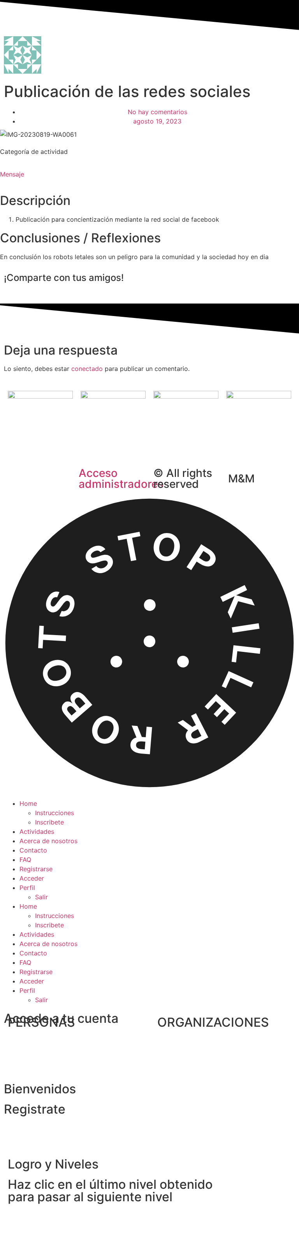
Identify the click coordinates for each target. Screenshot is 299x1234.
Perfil (27, 888)
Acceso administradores (121, 478)
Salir (41, 897)
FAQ (25, 859)
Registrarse (36, 869)
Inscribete (49, 822)
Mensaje (12, 174)
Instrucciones (54, 813)
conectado (87, 368)
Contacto (33, 850)
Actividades (36, 831)
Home (28, 803)
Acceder (31, 878)
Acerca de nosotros (48, 841)
